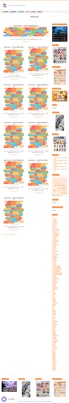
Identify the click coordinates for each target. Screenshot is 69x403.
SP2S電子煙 (54, 223)
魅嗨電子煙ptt (24, 35)
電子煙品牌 (14, 32)
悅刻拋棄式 (65, 179)
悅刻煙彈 (56, 180)
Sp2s (56, 177)
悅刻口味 (57, 179)
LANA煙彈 (54, 243)
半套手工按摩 (54, 348)
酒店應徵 (54, 311)
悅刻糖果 (59, 180)
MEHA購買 (34, 29)
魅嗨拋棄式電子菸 (35, 34)
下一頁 (12, 234)
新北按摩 (54, 362)
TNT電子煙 (54, 260)
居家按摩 (54, 364)
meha (7, 28)
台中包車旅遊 (54, 324)
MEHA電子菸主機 (7, 31)
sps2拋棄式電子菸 (55, 233)
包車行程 (54, 298)
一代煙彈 (59, 177)
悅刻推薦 (53, 180)
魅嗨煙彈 (40, 34)
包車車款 (54, 297)
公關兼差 (54, 312)
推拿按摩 (54, 285)
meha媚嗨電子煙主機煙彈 (57, 273)
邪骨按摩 (54, 342)
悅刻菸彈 (62, 180)
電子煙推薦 (62, 189)
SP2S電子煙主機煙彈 (56, 270)
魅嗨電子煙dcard (17, 35)
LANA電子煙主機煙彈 (56, 267)
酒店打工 (54, 358)
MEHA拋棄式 (31, 28)
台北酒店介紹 (54, 340)
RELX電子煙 (54, 221)
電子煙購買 (63, 190)
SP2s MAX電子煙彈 (56, 230)
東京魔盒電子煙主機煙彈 (57, 274)
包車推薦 (54, 293)
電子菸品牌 (59, 192)
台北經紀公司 (54, 361)
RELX (55, 177)
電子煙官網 (58, 187)
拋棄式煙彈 (62, 183)
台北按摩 (54, 350)
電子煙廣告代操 (55, 257)
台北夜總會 (54, 337)
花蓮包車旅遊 (54, 321)
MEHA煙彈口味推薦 (43, 28)
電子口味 (41, 31)
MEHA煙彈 (36, 28)
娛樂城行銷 (54, 334)
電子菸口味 (55, 192)
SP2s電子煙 (54, 231)
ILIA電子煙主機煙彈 (56, 271)
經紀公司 (54, 290)
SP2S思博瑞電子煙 (55, 278)
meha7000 (11, 28)
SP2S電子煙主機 (55, 240)
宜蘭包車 (54, 327)
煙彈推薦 (65, 183)
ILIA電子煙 (54, 220)
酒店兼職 (54, 246)
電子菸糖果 (56, 195)
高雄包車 (54, 325)
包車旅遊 (54, 300)
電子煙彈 (18, 32)
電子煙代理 (9, 32)
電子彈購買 (46, 31)
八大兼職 (54, 247)
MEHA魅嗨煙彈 (20, 31)
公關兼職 (54, 314)
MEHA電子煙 (39, 29)
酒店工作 (54, 345)
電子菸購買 (37, 32)
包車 (53, 291)
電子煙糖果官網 (59, 190)
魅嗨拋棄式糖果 (28, 34)
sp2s (53, 217)
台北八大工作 (54, 250)
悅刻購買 (65, 180)
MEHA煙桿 (7, 29)
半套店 (53, 351)
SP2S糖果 (54, 280)
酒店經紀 (54, 248)
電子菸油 (32, 32)
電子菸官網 (23, 32)
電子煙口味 (63, 185)
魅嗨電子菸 (36, 35)
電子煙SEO (54, 258)
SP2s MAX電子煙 (55, 229)
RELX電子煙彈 (55, 244)
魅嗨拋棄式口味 (21, 34)
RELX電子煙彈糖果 (55, 234)
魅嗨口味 (7, 34)
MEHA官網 (26, 28)
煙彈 (38, 31)
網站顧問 (54, 227)
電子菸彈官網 (59, 193)
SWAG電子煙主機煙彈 (56, 266)
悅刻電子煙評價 (58, 182)
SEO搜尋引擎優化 (55, 254)
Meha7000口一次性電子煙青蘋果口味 (14, 160)
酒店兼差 (54, 310)
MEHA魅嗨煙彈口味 (27, 31)
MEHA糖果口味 (17, 29)
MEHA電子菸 (44, 29)
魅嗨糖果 (44, 34)
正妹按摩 (54, 352)
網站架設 (54, 256)
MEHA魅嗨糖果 (34, 31)
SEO (53, 307)
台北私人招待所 (55, 281)
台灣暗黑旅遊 (54, 287)
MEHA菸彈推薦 (28, 29)
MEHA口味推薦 (21, 28)
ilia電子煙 (54, 226)
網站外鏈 (54, 320)
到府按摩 (54, 365)
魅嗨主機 (46, 32)
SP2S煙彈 (54, 239)
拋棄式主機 (57, 183)
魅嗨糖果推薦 (6, 35)
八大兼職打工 (54, 219)
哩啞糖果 (62, 177)
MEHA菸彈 (23, 29)
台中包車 (54, 330)
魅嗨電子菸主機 (41, 35)
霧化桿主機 (42, 32)
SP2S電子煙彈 (55, 236)
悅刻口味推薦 (61, 179)
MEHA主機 (15, 28)
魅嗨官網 (11, 34)
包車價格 (54, 294)
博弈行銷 (54, 332)
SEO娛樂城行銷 (55, 335)
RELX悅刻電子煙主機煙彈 (57, 268)
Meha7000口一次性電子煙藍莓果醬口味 (26, 26)
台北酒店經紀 (54, 251)
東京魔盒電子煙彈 (55, 241)
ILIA (53, 177)
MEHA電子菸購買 (14, 31)
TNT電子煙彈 (55, 303)
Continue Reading (26, 41)
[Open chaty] (4, 399)
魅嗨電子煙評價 (30, 35)
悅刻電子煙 (54, 182)
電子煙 (5, 32)
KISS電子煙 (54, 224)
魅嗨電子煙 (11, 35)
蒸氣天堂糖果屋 (48, 401)
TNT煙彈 (54, 261)
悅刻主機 (54, 179)
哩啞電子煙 (64, 177)
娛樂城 (53, 328)
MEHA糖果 (12, 29)
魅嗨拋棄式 (16, 34)
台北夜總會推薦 (55, 341)
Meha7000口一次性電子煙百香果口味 (38, 47)
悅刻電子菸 (63, 182)
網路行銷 (54, 253)
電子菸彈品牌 (28, 32)
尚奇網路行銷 (54, 288)
